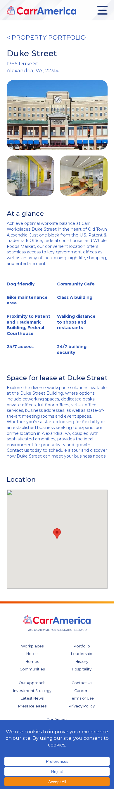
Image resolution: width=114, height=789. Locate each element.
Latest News (32, 698)
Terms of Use (82, 698)
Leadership (81, 654)
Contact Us (82, 683)
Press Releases (32, 706)
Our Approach (32, 683)
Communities (32, 669)
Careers (81, 691)
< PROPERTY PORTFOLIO (46, 37)
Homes (32, 661)
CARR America (41, 10)
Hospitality (81, 669)
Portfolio (82, 646)
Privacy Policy (82, 706)
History (81, 661)
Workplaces (32, 646)
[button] (57, 533)
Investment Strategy (32, 691)
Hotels (32, 654)
